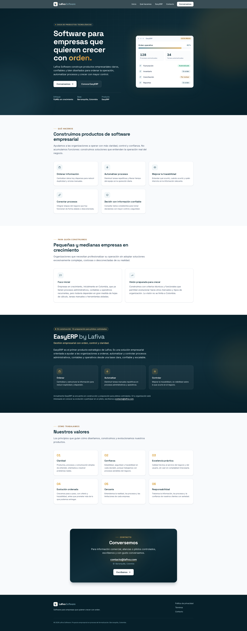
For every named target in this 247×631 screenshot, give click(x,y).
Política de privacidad (184, 603)
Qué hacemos (146, 4)
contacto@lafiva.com (124, 399)
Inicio (134, 4)
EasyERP (159, 4)
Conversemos (185, 4)
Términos (179, 607)
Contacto (170, 4)
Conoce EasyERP (89, 84)
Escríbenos (121, 572)
